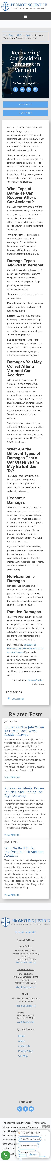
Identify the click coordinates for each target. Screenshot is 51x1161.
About (21, 1041)
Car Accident (18, 698)
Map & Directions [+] (25, 962)
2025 (19, 35)
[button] (25, 16)
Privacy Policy (25, 1051)
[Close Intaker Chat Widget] (48, 1126)
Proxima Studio (35, 680)
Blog (11, 35)
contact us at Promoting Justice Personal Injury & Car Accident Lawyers (25, 648)
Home (21, 1036)
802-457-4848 (25, 932)
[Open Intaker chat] (20, 1159)
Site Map (23, 1056)
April (28, 35)
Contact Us (24, 1046)
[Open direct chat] (44, 1126)
